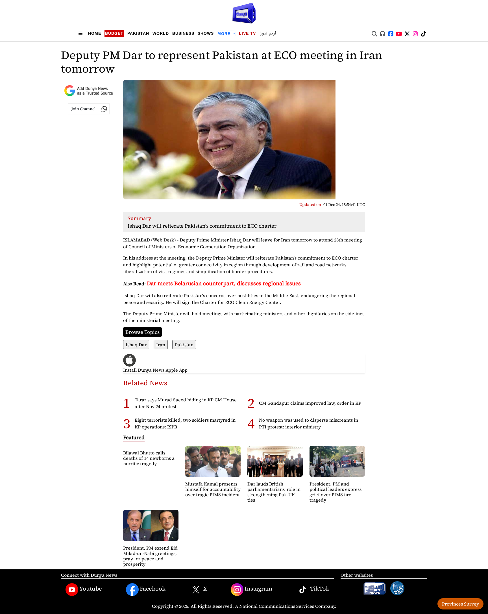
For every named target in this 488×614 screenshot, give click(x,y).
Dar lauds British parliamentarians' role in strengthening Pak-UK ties (273, 492)
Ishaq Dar (136, 344)
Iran (160, 344)
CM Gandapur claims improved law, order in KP (310, 403)
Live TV (247, 33)
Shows (206, 33)
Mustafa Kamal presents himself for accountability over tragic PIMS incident (213, 489)
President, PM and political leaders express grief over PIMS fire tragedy (335, 492)
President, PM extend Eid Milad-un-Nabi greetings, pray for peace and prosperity (150, 556)
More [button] (224, 33)
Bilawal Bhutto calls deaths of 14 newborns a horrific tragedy (149, 458)
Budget (114, 33)
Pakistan (138, 33)
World (160, 33)
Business (183, 33)
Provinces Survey (460, 604)
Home (94, 33)
